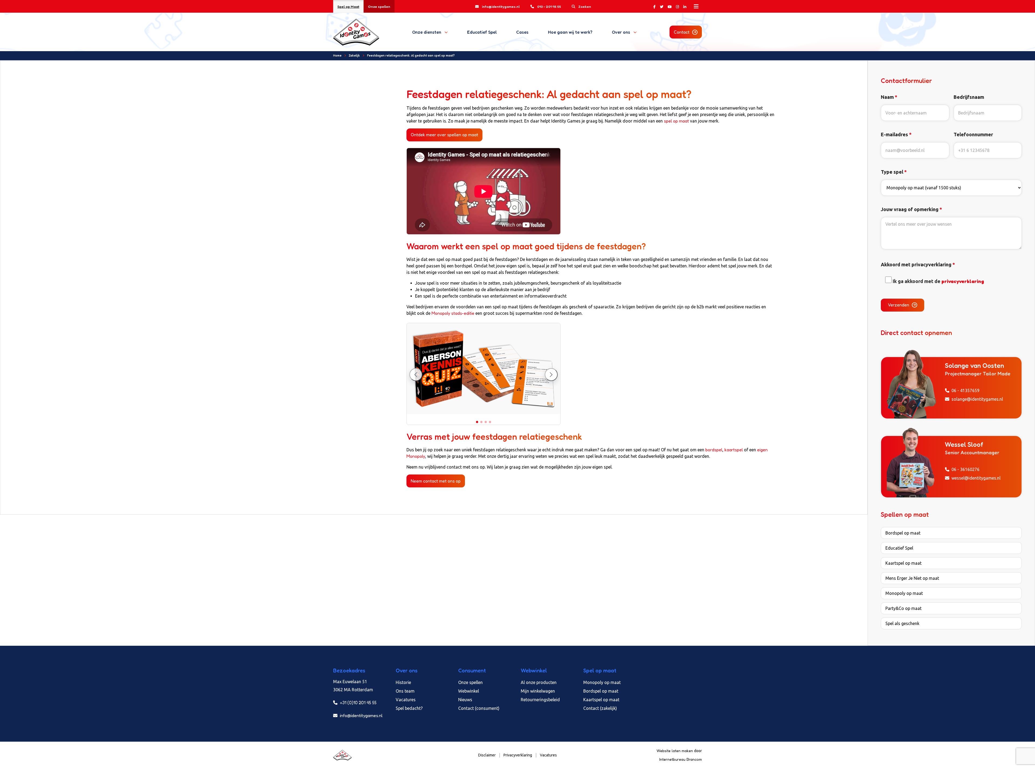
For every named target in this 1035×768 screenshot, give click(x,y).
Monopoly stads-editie (452, 313)
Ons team (405, 691)
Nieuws (465, 699)
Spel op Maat (348, 6)
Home (337, 55)
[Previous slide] (415, 374)
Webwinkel (468, 691)
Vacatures (406, 699)
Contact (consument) (478, 708)
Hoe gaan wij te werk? (570, 32)
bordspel (713, 449)
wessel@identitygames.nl (975, 478)
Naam (889, 97)
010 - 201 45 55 (549, 6)
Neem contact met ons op (436, 481)
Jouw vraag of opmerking (911, 209)
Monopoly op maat (904, 593)
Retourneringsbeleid (540, 699)
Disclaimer (487, 755)
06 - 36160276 (965, 469)
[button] (477, 422)
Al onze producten (539, 682)
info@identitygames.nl (501, 6)
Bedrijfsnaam (969, 97)
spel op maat (676, 121)
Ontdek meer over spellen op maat (444, 134)
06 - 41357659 (965, 390)
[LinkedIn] (684, 6)
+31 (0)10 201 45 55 (358, 702)
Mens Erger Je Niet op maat (912, 578)
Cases (522, 32)
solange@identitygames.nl (977, 399)
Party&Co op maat (903, 608)
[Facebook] (654, 6)
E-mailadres (896, 134)
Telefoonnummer (973, 134)
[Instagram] (677, 6)
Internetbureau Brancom (680, 759)
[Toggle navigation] (696, 6)
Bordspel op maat (902, 532)
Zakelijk (354, 55)
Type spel (894, 171)
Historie (403, 682)
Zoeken (584, 6)
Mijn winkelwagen (538, 691)
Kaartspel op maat (903, 563)
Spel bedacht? (409, 708)
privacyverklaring (962, 281)
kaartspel (733, 449)
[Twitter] (661, 6)
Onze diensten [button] (426, 32)
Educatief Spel (482, 32)
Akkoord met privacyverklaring (918, 264)
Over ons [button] (621, 32)
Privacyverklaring (517, 755)
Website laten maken (675, 750)
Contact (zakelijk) (600, 708)
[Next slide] (551, 374)
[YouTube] (670, 6)
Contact (681, 32)
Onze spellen (379, 6)
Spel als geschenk (902, 623)
